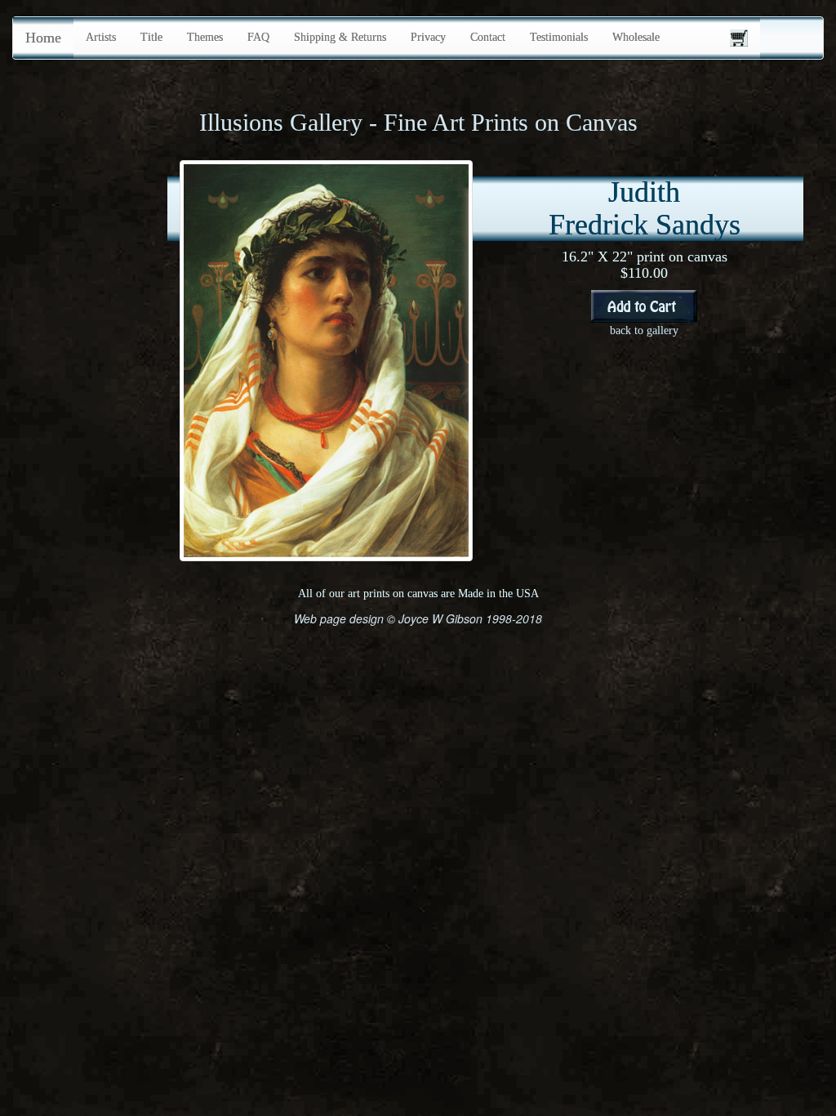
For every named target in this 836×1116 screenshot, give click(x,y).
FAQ (258, 37)
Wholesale (636, 37)
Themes (205, 37)
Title (151, 37)
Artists (101, 37)
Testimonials (559, 37)
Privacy (428, 37)
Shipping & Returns (340, 37)
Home (43, 37)
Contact (487, 37)
